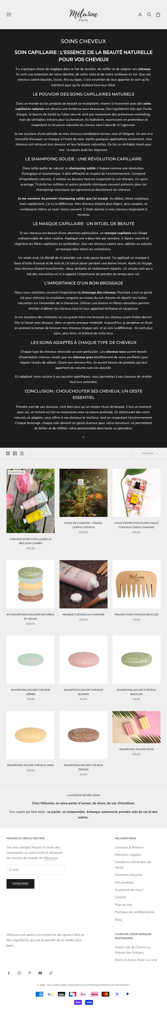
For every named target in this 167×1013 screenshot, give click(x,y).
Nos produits (124, 882)
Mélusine (50, 858)
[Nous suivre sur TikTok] (51, 973)
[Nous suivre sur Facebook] (9, 973)
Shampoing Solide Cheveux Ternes (83, 767)
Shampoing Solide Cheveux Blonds (83, 691)
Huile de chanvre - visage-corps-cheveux (83, 525)
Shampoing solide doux (136, 749)
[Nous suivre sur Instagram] (19, 973)
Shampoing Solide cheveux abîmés (30, 691)
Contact (120, 897)
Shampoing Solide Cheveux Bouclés (136, 691)
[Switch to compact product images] (22, 453)
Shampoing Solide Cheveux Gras (30, 765)
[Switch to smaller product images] (15, 453)
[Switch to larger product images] (8, 453)
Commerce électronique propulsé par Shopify (98, 985)
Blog (118, 919)
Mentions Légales (128, 854)
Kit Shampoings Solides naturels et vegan (30, 616)
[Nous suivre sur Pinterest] (30, 973)
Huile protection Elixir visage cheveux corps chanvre (136, 525)
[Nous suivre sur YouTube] (40, 973)
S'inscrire (20, 884)
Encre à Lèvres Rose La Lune (136, 960)
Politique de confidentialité (134, 912)
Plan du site (123, 905)
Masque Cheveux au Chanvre (83, 614)
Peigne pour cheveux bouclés (136, 614)
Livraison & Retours (129, 847)
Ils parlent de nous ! (129, 890)
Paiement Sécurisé (128, 875)
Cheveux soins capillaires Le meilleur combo (30, 541)
